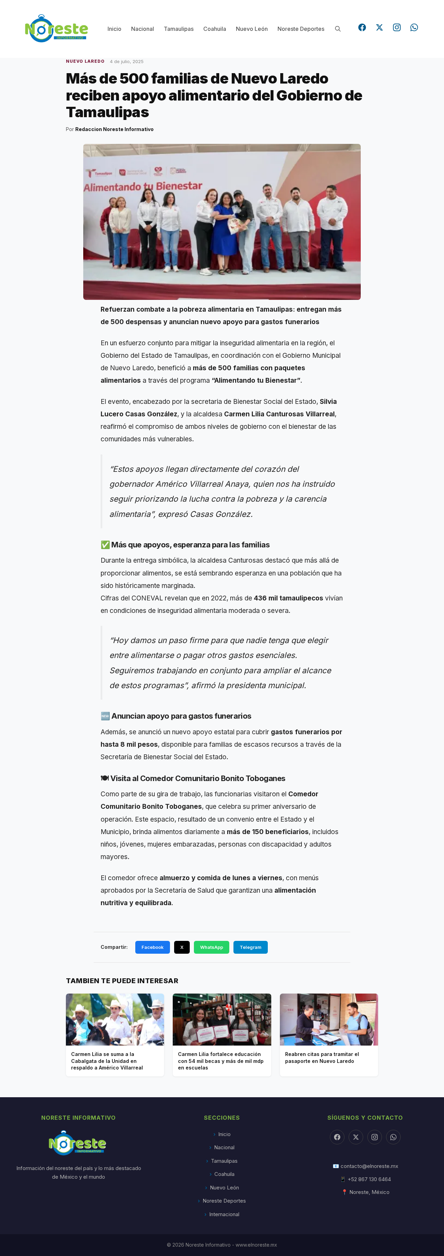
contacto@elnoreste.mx (369, 1166)
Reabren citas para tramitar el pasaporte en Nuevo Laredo (322, 1057)
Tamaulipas (179, 28)
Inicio (114, 28)
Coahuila (214, 28)
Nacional (142, 28)
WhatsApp (211, 947)
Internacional (224, 1214)
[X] (356, 1137)
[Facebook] (362, 27)
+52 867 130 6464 (369, 1179)
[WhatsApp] (414, 27)
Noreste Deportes (301, 28)
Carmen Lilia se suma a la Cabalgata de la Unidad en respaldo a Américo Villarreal (107, 1061)
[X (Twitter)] (379, 27)
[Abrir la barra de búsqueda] (337, 29)
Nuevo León (252, 28)
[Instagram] (397, 27)
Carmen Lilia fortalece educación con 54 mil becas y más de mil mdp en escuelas (221, 1061)
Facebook (153, 947)
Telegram (251, 947)
